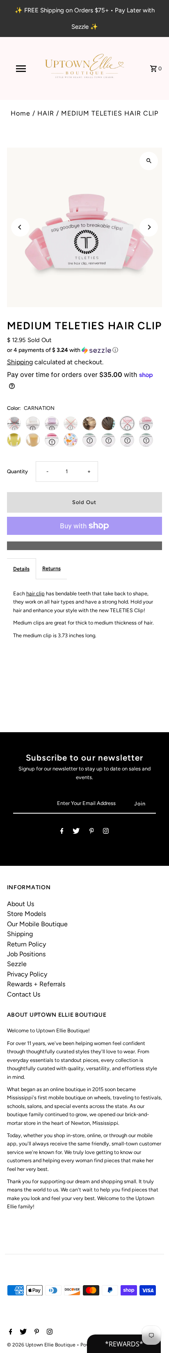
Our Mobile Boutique (37, 924)
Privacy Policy (27, 974)
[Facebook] (62, 832)
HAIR (45, 113)
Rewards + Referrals (36, 984)
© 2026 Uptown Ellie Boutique (42, 1345)
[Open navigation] (21, 68)
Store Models (26, 914)
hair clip (35, 593)
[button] (84, 350)
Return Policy (26, 944)
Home (20, 113)
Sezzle (17, 964)
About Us (20, 904)
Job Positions (26, 954)
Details (21, 569)
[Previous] (20, 227)
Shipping (20, 362)
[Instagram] (106, 832)
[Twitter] (76, 832)
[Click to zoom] (148, 161)
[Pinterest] (91, 832)
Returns (51, 568)
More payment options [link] (84, 545)
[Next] (148, 227)
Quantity (17, 471)
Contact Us (23, 994)
